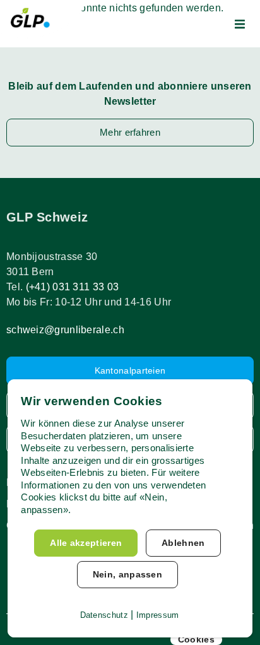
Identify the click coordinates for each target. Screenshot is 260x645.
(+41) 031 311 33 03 (72, 286)
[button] (239, 24)
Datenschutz (104, 615)
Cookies (196, 639)
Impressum (157, 615)
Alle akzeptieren (86, 543)
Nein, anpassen (127, 574)
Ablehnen (183, 543)
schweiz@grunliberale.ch (65, 329)
